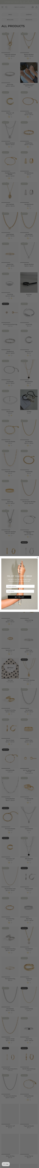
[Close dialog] (37, 558)
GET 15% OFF (19, 597)
